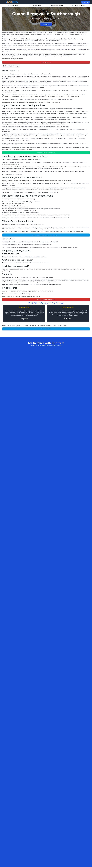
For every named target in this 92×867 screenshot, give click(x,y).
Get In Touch (85, 2)
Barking (38, 296)
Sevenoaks (32, 296)
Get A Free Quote (46, 329)
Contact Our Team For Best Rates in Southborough (46, 235)
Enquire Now (46, 333)
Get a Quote (46, 24)
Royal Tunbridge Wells (8, 296)
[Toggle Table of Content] (16, 66)
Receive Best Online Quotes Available (46, 153)
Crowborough (25, 296)
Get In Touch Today (46, 62)
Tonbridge (17, 296)
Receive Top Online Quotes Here (46, 299)
